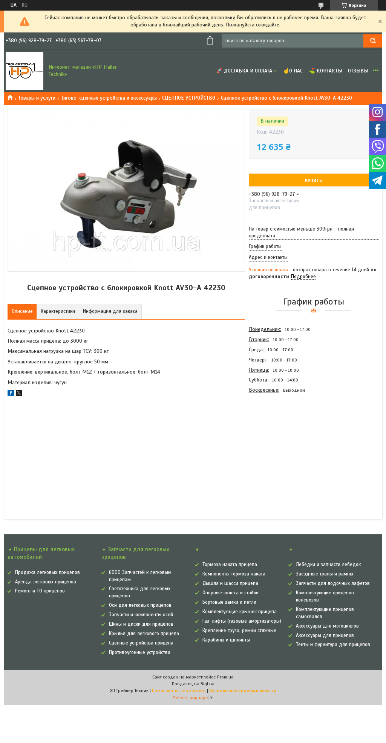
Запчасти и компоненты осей (141, 615)
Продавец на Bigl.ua (193, 683)
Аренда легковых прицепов (45, 582)
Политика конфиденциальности (242, 690)
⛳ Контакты (325, 71)
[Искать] (372, 41)
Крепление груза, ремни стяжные (239, 631)
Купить (313, 180)
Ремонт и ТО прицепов (40, 591)
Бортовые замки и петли (229, 602)
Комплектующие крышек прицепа (239, 612)
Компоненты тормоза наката (233, 574)
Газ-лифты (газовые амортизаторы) (241, 621)
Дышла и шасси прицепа (230, 583)
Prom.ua (225, 677)
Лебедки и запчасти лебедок (328, 564)
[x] (19, 394)
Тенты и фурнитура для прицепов (333, 644)
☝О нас (293, 71)
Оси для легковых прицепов (140, 605)
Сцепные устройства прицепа (141, 643)
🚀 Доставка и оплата (244, 71)
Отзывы (358, 71)
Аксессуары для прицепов (325, 635)
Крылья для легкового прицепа (144, 634)
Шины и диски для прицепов (141, 624)
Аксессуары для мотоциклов (327, 626)
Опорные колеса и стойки (230, 593)
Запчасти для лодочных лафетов (333, 583)
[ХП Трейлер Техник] (24, 71)
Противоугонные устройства (139, 652)
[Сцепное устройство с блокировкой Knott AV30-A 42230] (275, 436)
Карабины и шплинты (226, 640)
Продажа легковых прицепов (47, 572)
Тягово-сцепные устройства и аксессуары (109, 98)
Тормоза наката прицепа (229, 564)
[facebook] (11, 394)
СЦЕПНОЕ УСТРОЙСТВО (188, 98)
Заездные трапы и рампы (324, 574)
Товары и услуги (36, 98)
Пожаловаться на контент (179, 690)
